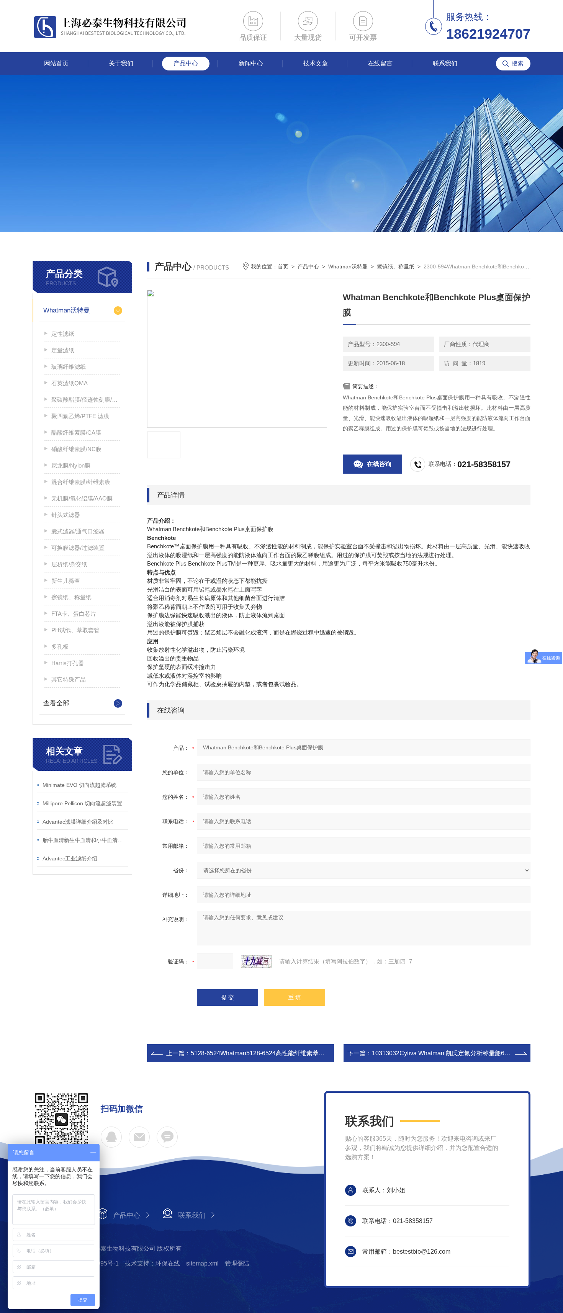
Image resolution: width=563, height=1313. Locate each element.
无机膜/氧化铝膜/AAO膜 (82, 498)
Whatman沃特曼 (66, 310)
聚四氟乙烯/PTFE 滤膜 (80, 416)
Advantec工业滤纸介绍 (70, 858)
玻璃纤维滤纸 (68, 366)
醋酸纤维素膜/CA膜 (76, 432)
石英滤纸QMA (69, 383)
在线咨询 (379, 464)
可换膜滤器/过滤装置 (78, 547)
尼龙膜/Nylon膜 (70, 465)
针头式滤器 (65, 515)
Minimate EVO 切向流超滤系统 (79, 785)
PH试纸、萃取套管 (75, 630)
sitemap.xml (202, 1263)
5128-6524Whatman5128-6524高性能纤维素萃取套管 (264, 1053)
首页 (283, 266)
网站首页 (56, 63)
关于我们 (121, 63)
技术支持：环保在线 (152, 1263)
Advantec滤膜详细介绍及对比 (78, 822)
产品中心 (185, 63)
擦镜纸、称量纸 (71, 597)
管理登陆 (237, 1263)
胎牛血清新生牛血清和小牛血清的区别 (85, 840)
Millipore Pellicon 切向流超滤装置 (82, 803)
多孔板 (60, 646)
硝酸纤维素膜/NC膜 (76, 449)
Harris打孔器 (67, 663)
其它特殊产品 (68, 679)
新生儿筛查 (65, 580)
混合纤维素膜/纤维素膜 (80, 482)
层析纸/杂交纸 (69, 564)
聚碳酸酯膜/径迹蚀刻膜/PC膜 (85, 399)
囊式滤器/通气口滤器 (78, 531)
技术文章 (315, 63)
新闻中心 (251, 63)
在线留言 (380, 63)
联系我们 (445, 63)
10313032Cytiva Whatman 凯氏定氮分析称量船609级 (444, 1053)
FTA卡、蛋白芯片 (73, 613)
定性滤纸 (62, 333)
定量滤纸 (62, 350)
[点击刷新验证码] (256, 961)
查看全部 (56, 703)
